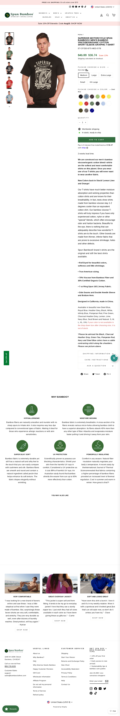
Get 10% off (6, 358)
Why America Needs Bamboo (44, 665)
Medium (83, 75)
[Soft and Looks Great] (97, 583)
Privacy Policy (66, 673)
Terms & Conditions (68, 677)
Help (63, 680)
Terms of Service (39, 691)
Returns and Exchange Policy (72, 661)
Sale (57, 17)
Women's (43, 13)
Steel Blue (86, 96)
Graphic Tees (72, 13)
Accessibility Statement (70, 669)
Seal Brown (92, 96)
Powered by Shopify (60, 707)
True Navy (92, 110)
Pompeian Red (86, 103)
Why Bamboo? (38, 657)
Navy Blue (97, 103)
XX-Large (94, 82)
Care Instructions (96, 360)
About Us (71, 17)
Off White (109, 103)
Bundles (47, 17)
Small (82, 82)
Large (94, 75)
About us (36, 653)
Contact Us (65, 684)
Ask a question (96, 366)
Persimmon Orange (103, 96)
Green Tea (97, 96)
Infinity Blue (103, 103)
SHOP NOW (76, 23)
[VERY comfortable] (22, 583)
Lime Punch (109, 96)
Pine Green (92, 103)
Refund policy (38, 695)
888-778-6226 (10, 666)
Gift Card (36, 673)
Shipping (81, 58)
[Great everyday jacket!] (60, 583)
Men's (56, 13)
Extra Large (106, 75)
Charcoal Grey (86, 110)
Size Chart (65, 665)
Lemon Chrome (80, 103)
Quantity (83, 118)
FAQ (34, 661)
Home (80, 34)
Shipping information (96, 354)
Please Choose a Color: (96, 90)
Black (80, 96)
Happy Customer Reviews (43, 669)
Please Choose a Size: (93, 68)
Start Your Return (68, 657)
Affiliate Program (39, 680)
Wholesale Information (42, 677)
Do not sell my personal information (42, 686)
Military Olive (80, 110)
